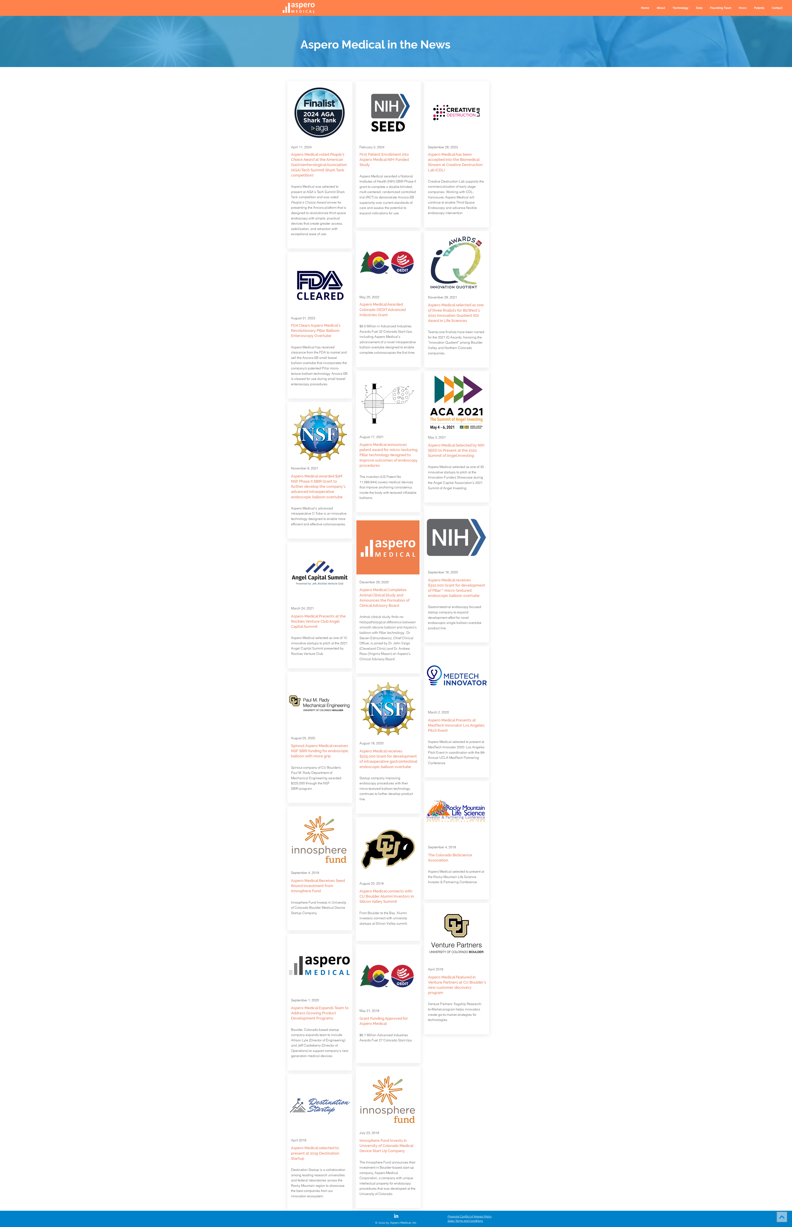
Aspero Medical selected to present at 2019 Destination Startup (315, 1153)
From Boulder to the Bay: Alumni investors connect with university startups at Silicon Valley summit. (384, 918)
